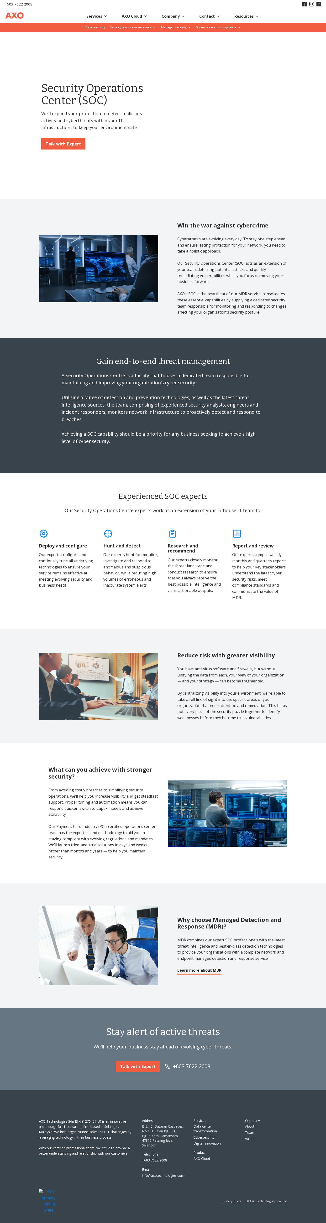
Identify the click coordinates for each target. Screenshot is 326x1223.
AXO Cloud (132, 16)
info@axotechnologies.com (163, 1175)
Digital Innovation (207, 1143)
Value (249, 1138)
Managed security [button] (173, 27)
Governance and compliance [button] (216, 27)
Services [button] (94, 16)
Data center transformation (205, 1128)
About (249, 1126)
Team (249, 1132)
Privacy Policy (232, 1201)
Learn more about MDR (199, 970)
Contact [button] (207, 16)
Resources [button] (244, 16)
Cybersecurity (95, 27)
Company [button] (171, 16)
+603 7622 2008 (18, 4)
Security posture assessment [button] (131, 27)
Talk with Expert (63, 144)
